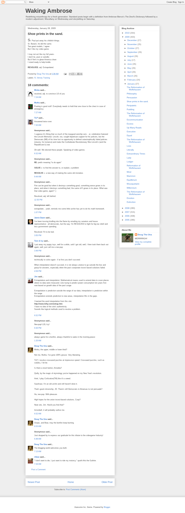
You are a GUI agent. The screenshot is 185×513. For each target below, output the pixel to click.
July (129, 60)
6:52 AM (37, 414)
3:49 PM (37, 251)
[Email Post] (65, 74)
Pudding (130, 109)
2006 (127, 216)
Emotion (130, 198)
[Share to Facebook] (78, 74)
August (130, 56)
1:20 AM (37, 340)
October (131, 48)
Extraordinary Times (136, 154)
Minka (37, 90)
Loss (129, 146)
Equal (129, 135)
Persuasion (132, 97)
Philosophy (132, 93)
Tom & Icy (38, 241)
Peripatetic (131, 105)
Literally (130, 150)
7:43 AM (37, 125)
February (131, 80)
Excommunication (135, 120)
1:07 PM (37, 212)
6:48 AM (37, 439)
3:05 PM (37, 235)
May (129, 68)
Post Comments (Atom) (76, 489)
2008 (127, 208)
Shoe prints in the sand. (137, 101)
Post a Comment (38, 469)
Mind (129, 172)
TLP (36, 118)
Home (71, 482)
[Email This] (70, 74)
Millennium (132, 188)
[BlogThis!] (73, 74)
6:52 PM (37, 315)
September (132, 52)
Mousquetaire (133, 184)
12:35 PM (38, 200)
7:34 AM (37, 464)
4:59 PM (37, 271)
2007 (127, 212)
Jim (36, 277)
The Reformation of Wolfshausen (136, 88)
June (129, 64)
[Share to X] (75, 74)
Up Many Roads (134, 127)
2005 (127, 220)
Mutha (37, 103)
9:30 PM (37, 328)
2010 (127, 33)
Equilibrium (132, 180)
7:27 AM (37, 112)
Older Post (107, 482)
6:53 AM (37, 426)
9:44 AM (37, 177)
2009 (127, 37)
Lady (129, 158)
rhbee (36, 457)
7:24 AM (37, 97)
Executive (131, 131)
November (132, 44)
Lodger (130, 161)
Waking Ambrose (48, 11)
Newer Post (34, 482)
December (132, 40)
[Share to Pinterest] (81, 74)
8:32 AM (37, 153)
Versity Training (43, 78)
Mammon (131, 176)
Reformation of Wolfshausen (134, 166)
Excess (130, 124)
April (129, 72)
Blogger (107, 507)
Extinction (131, 202)
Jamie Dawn (39, 218)
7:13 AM (37, 451)
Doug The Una (40, 346)
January (131, 84)
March (130, 76)
